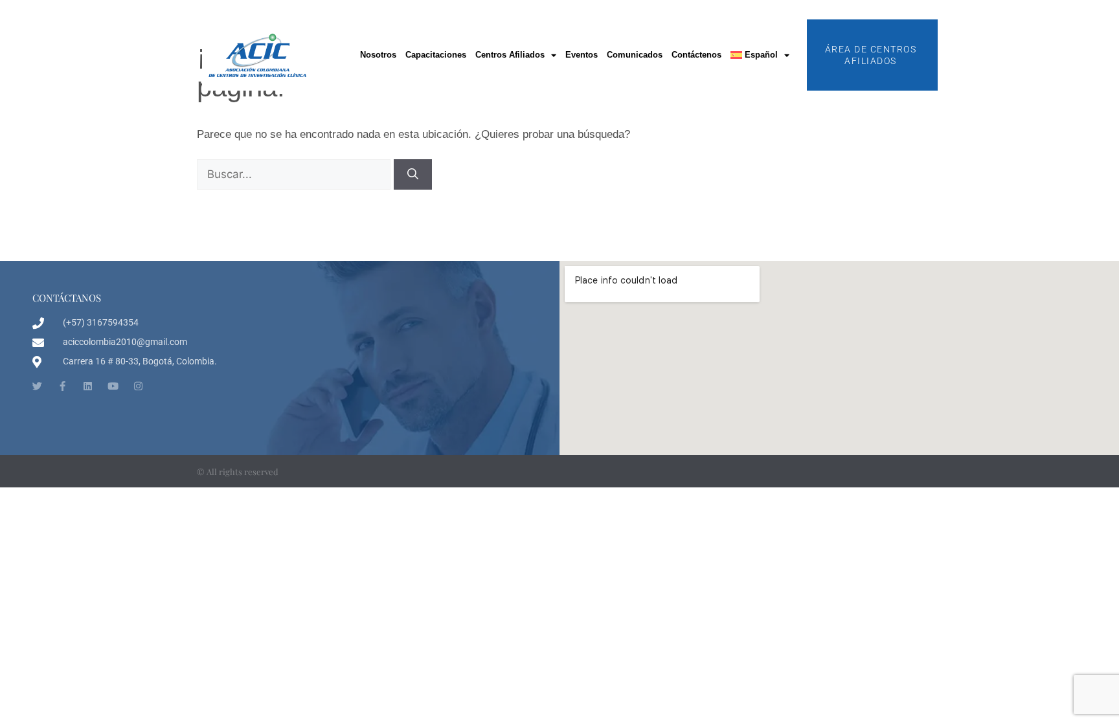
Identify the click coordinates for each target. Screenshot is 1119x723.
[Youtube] (113, 386)
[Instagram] (138, 386)
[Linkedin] (88, 386)
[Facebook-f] (62, 386)
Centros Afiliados (510, 55)
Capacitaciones (435, 55)
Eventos (581, 55)
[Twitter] (37, 386)
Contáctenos (696, 55)
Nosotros (378, 55)
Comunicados (634, 55)
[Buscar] (413, 174)
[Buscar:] (295, 174)
